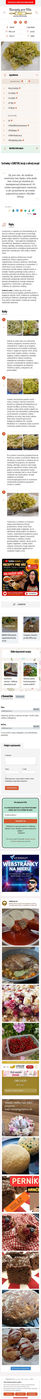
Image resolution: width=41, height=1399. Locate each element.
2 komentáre (21, 604)
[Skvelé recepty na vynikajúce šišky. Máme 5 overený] (20, 1346)
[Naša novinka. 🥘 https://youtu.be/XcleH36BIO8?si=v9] (20, 927)
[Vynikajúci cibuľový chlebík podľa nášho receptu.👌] (20, 1308)
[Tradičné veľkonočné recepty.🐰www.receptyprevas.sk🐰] (20, 1155)
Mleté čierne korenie (20, 126)
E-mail (24, 769)
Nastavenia (20, 1394)
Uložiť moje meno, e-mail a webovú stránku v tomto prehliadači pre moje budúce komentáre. (19, 780)
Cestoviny (15, 88)
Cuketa (13, 93)
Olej (12, 103)
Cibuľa (13, 98)
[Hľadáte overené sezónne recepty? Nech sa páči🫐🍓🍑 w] (20, 1041)
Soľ (9, 121)
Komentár (8, 755)
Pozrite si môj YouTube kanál (20, 2)
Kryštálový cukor (16, 140)
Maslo (13, 108)
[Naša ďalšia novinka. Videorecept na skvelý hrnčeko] (20, 1194)
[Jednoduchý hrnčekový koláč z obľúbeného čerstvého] (20, 1003)
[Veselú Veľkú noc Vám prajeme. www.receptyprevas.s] (20, 1117)
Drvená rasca (18, 135)
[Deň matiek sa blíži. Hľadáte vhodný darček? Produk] (20, 1079)
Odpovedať (36, 709)
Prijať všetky (32, 1394)
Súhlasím (21, 833)
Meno (7, 769)
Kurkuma (14, 130)
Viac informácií (17, 1390)
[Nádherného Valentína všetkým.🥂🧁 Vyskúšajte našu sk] (20, 1232)
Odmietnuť (9, 1394)
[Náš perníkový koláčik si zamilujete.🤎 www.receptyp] (20, 1270)
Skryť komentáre (20, 696)
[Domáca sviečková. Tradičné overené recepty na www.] (20, 965)
